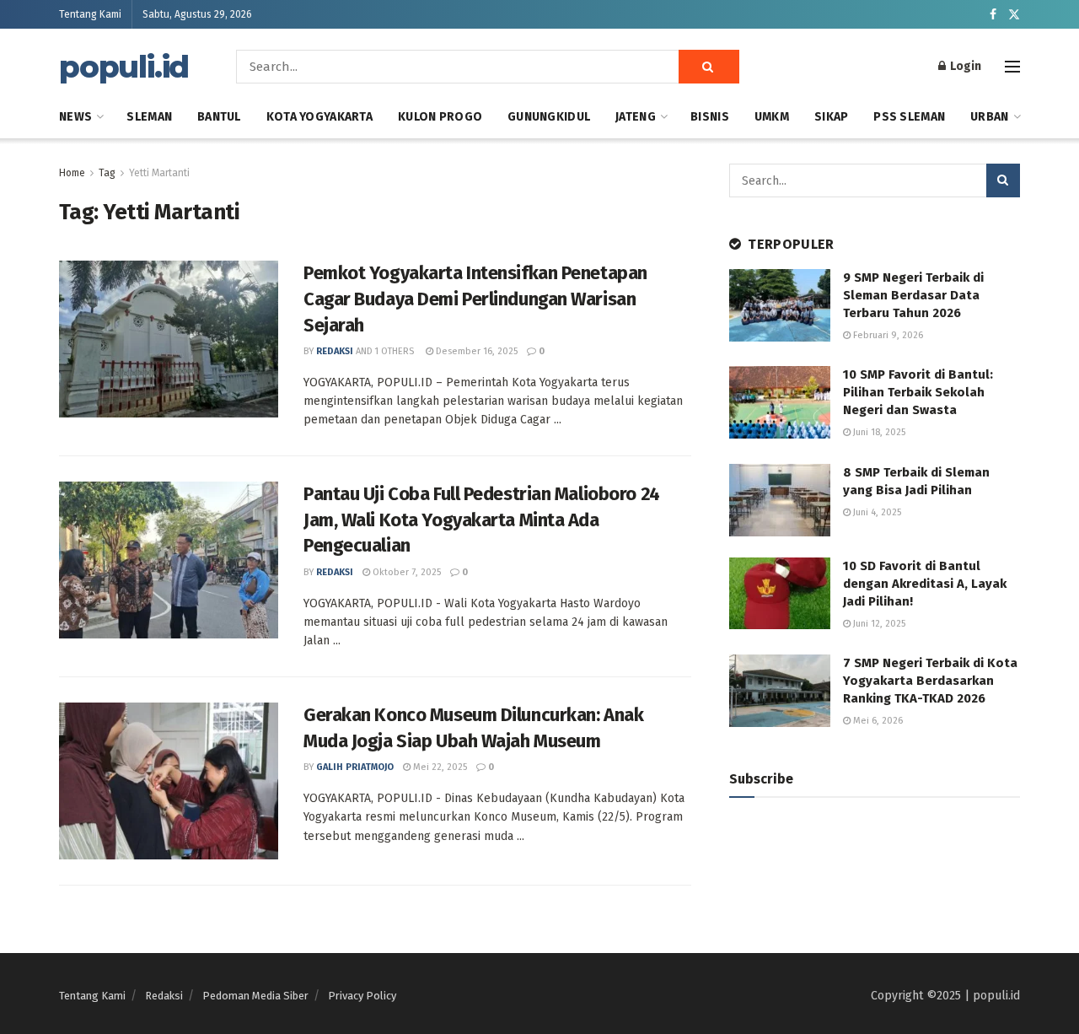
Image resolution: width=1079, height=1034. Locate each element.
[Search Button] (709, 66)
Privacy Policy (362, 995)
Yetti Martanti (159, 173)
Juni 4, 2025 (876, 512)
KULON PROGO (440, 117)
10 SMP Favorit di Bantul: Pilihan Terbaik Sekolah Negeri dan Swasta (918, 392)
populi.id (124, 66)
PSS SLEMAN (909, 117)
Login (964, 66)
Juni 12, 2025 (878, 623)
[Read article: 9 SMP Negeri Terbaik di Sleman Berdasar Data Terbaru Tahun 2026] (779, 305)
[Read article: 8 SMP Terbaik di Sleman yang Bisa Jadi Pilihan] (779, 500)
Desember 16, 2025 (475, 351)
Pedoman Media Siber (255, 995)
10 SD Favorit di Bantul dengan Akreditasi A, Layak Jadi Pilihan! (925, 583)
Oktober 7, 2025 (405, 572)
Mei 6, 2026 (877, 720)
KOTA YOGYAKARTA (319, 117)
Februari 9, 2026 (887, 335)
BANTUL (219, 117)
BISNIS (709, 117)
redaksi (334, 351)
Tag (107, 173)
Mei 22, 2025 (439, 767)
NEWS (75, 117)
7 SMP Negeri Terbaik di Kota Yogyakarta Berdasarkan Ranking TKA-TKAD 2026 (930, 680)
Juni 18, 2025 (878, 432)
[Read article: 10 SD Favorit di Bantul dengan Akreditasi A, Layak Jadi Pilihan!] (779, 593)
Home (72, 173)
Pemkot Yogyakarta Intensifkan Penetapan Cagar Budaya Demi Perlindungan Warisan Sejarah (475, 299)
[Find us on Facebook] (993, 15)
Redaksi (164, 995)
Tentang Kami (90, 14)
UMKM (771, 117)
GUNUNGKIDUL (548, 117)
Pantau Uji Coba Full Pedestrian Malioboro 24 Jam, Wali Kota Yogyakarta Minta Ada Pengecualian (481, 519)
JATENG (635, 117)
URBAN (989, 117)
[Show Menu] (1012, 67)
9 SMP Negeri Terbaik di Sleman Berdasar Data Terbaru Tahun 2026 (913, 295)
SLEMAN (149, 117)
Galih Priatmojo (355, 767)
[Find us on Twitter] (1014, 15)
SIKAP (831, 117)
